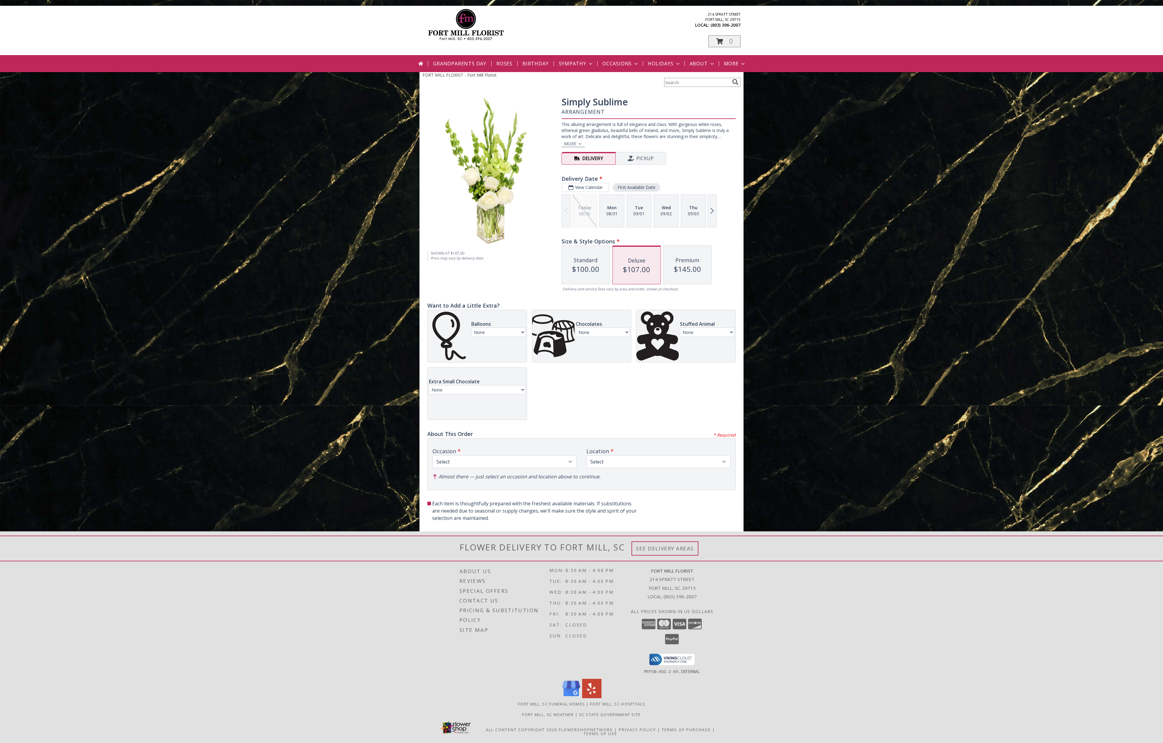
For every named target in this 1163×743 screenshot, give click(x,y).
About (699, 63)
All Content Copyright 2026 (521, 729)
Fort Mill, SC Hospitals (617, 704)
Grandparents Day (459, 63)
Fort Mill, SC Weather (548, 714)
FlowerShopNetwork (586, 729)
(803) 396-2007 (726, 25)
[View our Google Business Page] (571, 696)
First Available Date (636, 187)
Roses (504, 63)
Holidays (660, 63)
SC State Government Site (610, 714)
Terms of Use (600, 733)
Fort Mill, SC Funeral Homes (551, 704)
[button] (724, 41)
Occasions (617, 63)
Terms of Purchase (686, 729)
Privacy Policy (637, 729)
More (731, 63)
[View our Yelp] (591, 696)
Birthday (535, 63)
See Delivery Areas (665, 548)
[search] (735, 82)
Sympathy (572, 63)
